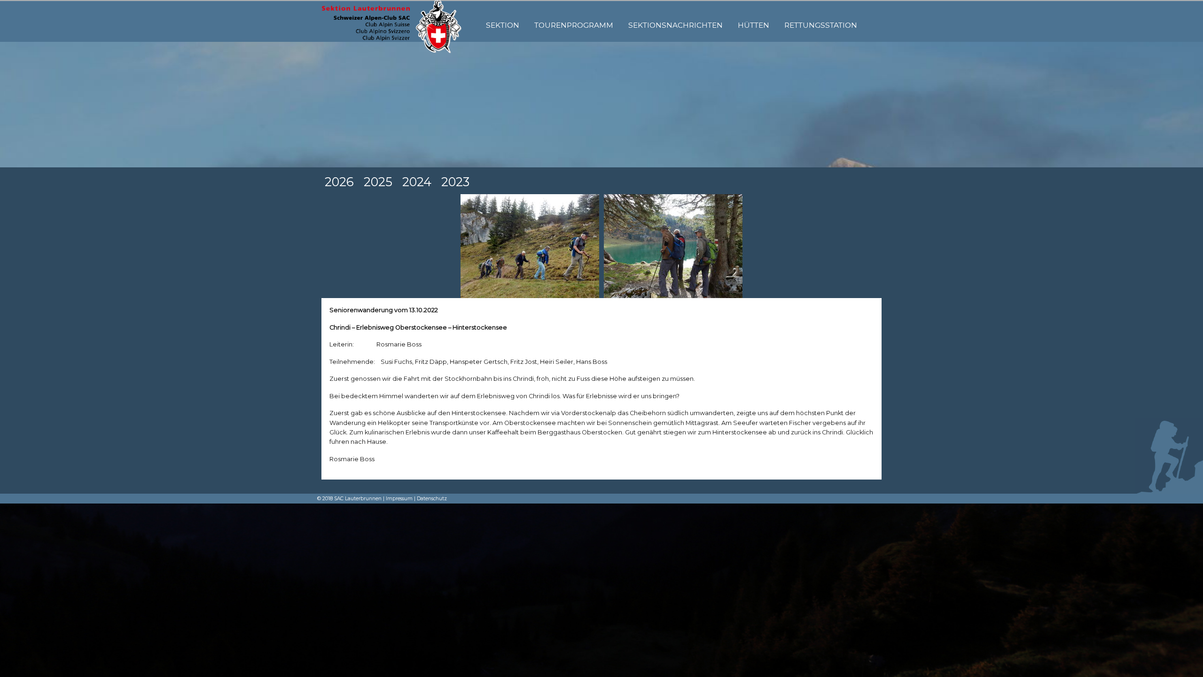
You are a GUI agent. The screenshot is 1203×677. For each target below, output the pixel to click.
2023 (455, 181)
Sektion (502, 25)
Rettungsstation (820, 25)
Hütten (753, 25)
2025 (378, 181)
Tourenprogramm (573, 25)
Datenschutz (432, 499)
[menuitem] (502, 25)
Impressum (399, 499)
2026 (339, 181)
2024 (416, 181)
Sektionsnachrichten (675, 25)
